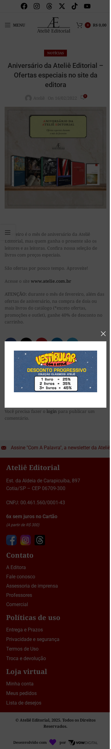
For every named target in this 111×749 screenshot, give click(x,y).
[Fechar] (103, 333)
